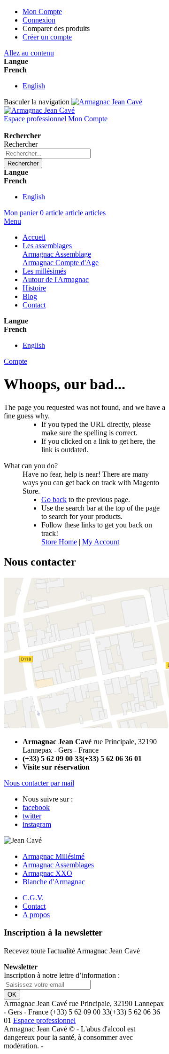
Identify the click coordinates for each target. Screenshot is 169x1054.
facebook (36, 807)
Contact (34, 906)
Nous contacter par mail (39, 783)
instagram (37, 824)
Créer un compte (47, 37)
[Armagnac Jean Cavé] (73, 106)
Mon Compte (42, 12)
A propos (36, 915)
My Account (100, 542)
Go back (54, 499)
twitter (32, 816)
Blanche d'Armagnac (54, 882)
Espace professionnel (35, 119)
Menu (12, 221)
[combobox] (47, 153)
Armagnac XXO (47, 873)
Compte (15, 361)
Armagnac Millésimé (53, 856)
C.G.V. (33, 898)
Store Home (59, 542)
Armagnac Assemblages (58, 865)
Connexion (39, 20)
